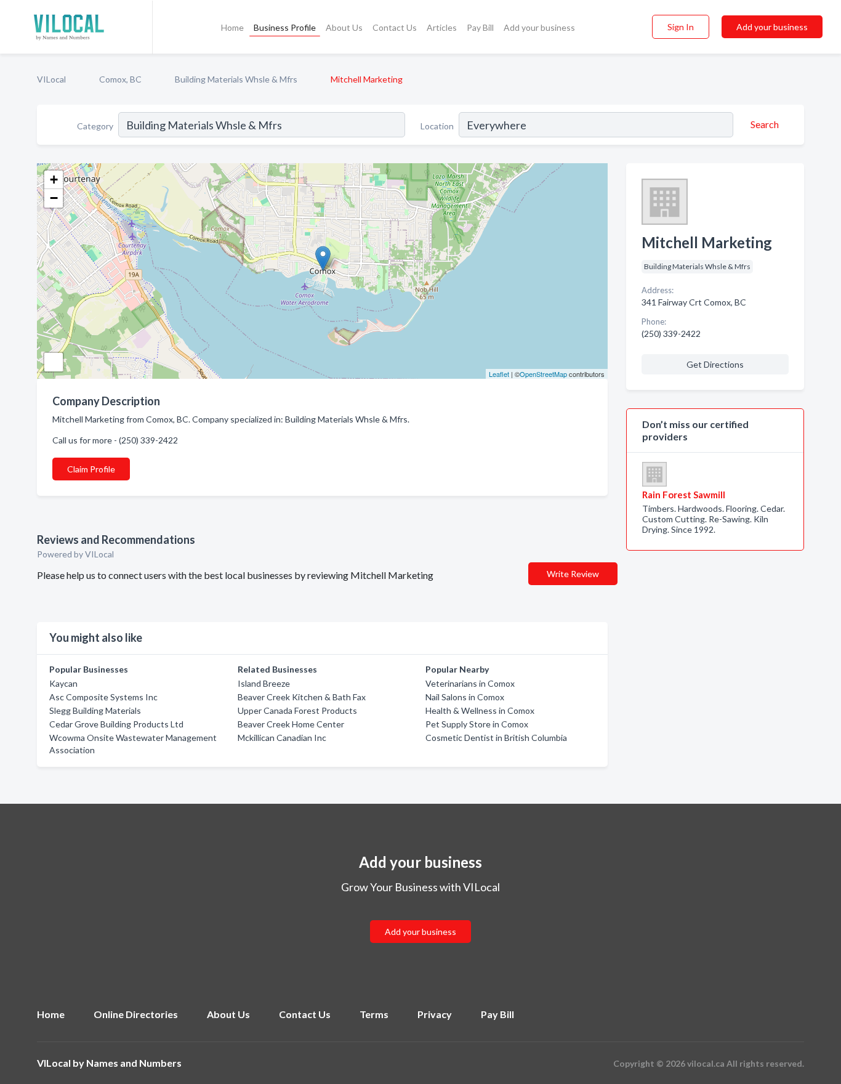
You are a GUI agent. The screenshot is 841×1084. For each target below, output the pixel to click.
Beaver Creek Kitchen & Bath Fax (302, 697)
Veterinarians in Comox (470, 683)
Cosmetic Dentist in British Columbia (496, 737)
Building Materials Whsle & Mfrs (236, 79)
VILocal (51, 79)
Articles (442, 27)
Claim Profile (91, 469)
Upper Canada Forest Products (297, 710)
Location (437, 126)
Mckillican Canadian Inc (282, 737)
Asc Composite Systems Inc (103, 697)
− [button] (54, 198)
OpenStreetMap (543, 374)
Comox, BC (120, 79)
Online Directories (136, 1014)
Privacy (434, 1014)
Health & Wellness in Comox (479, 710)
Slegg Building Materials (95, 710)
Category (95, 126)
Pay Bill (480, 27)
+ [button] (54, 179)
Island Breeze (264, 683)
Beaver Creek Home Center (291, 724)
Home (232, 27)
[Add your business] (420, 917)
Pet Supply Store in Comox (476, 724)
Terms (374, 1014)
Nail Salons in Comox (464, 697)
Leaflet (499, 374)
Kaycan (63, 683)
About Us (344, 27)
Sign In (680, 27)
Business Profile (285, 27)
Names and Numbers (134, 1063)
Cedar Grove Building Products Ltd (116, 724)
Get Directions (715, 364)
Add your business (539, 27)
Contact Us (394, 27)
